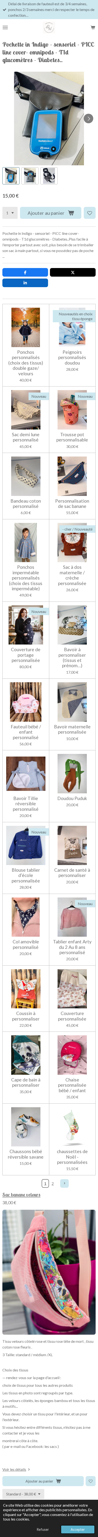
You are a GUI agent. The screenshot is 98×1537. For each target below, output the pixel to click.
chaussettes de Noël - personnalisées (72, 1157)
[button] (11, 175)
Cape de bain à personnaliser (25, 1082)
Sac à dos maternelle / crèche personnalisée (72, 575)
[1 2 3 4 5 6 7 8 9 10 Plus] (10, 213)
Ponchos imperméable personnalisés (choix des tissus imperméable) (25, 577)
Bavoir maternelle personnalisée (72, 729)
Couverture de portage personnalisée (25, 655)
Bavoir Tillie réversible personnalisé (26, 804)
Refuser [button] (43, 1529)
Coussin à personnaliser (25, 1016)
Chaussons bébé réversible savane (26, 1154)
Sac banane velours (21, 1195)
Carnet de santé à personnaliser (72, 872)
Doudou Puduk (72, 798)
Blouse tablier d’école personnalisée (26, 875)
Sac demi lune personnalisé (25, 437)
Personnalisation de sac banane (72, 503)
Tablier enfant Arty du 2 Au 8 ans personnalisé (72, 947)
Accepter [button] (78, 1529)
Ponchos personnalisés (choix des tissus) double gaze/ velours (25, 362)
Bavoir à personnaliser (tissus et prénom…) (72, 657)
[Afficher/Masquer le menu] (5, 27)
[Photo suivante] (88, 118)
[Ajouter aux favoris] (90, 213)
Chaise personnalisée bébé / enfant (72, 1085)
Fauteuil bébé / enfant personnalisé (26, 732)
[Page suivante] (64, 1183)
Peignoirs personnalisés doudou (72, 357)
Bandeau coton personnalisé (25, 503)
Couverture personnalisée (72, 1016)
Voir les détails (14, 1469)
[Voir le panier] (93, 27)
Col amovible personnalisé (26, 944)
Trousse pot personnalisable (72, 437)
